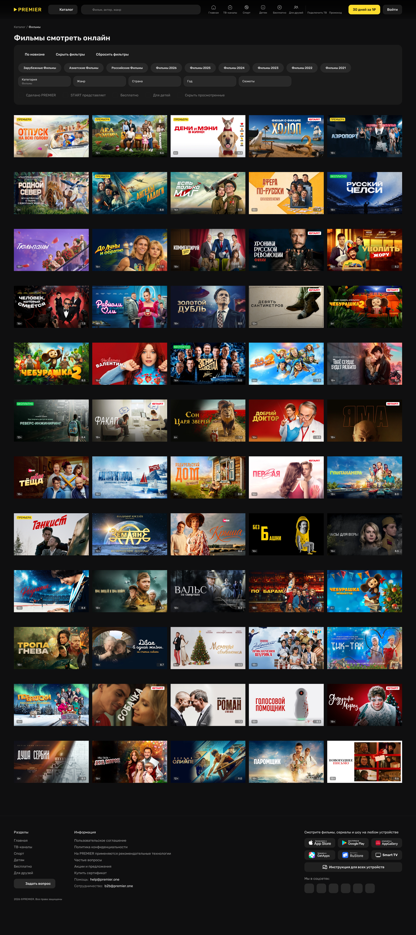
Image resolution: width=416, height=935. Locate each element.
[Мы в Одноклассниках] (333, 888)
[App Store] (319, 843)
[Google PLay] (353, 843)
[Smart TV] (386, 855)
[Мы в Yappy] (370, 888)
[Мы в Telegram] (309, 888)
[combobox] (44, 81)
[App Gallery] (386, 843)
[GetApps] (319, 855)
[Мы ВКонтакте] (321, 888)
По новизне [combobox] (35, 54)
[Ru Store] (353, 855)
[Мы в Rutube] (358, 888)
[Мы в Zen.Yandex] (345, 888)
